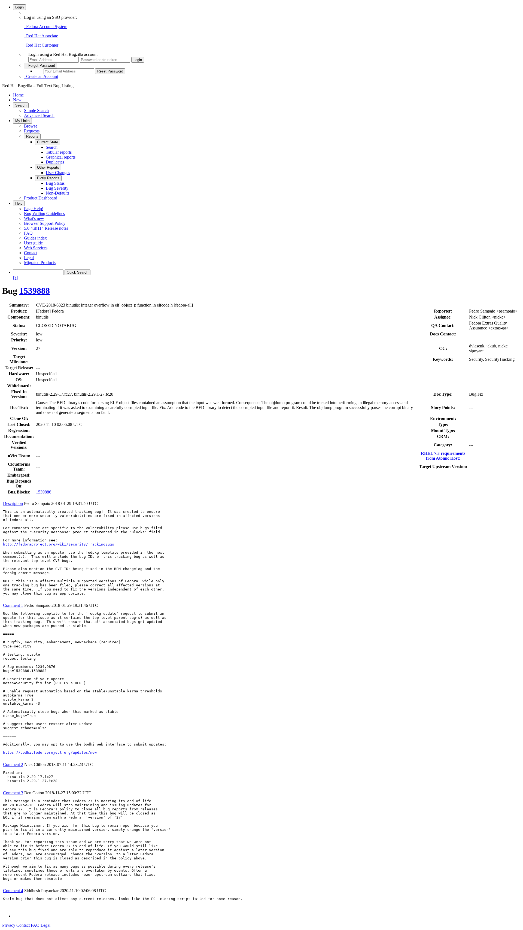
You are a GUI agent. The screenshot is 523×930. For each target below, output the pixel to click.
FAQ (28, 233)
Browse (30, 126)
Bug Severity (57, 188)
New (17, 100)
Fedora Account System (45, 26)
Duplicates (55, 162)
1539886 (43, 492)
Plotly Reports (48, 178)
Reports (32, 136)
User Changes (58, 172)
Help (18, 203)
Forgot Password (40, 65)
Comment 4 (13, 890)
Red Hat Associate (41, 36)
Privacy (8, 925)
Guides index (35, 238)
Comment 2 (13, 764)
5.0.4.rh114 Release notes (46, 228)
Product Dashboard (40, 198)
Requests (31, 131)
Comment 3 (13, 792)
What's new (34, 218)
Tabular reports (59, 152)
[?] (15, 277)
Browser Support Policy (44, 223)
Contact (30, 252)
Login (19, 7)
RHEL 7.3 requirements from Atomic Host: (443, 456)
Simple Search (36, 110)
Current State (47, 142)
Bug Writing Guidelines (44, 213)
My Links (22, 121)
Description (13, 503)
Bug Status (55, 183)
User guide (33, 243)
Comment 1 (13, 605)
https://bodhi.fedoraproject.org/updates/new (50, 752)
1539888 (34, 291)
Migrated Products (40, 262)
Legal (29, 257)
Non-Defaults (57, 193)
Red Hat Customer (41, 45)
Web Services (35, 248)
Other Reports (48, 167)
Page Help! (33, 208)
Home (18, 95)
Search (20, 105)
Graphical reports (60, 157)
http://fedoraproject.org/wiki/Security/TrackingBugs (58, 544)
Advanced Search (39, 115)
